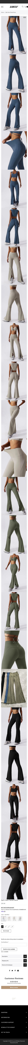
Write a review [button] (14, 987)
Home (2, 12)
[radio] (3, 918)
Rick (17, 1042)
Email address (5, 942)
